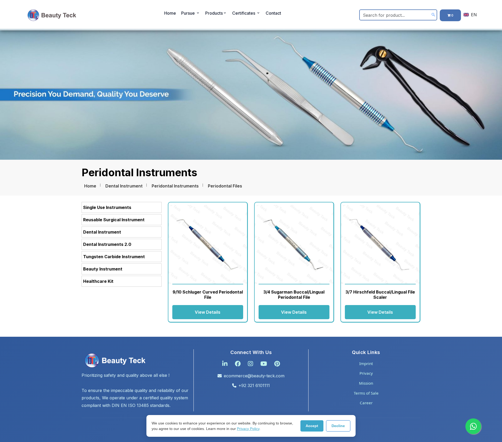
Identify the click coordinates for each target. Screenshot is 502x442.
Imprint (366, 363)
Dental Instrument (123, 186)
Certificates (244, 13)
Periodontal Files (225, 186)
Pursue (188, 13)
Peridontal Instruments (175, 186)
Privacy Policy (248, 429)
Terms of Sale (366, 393)
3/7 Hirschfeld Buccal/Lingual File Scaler (380, 294)
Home (170, 13)
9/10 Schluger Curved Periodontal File (208, 294)
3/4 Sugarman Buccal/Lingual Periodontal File (293, 294)
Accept (312, 426)
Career (366, 402)
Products (214, 13)
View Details (207, 312)
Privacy (366, 373)
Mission (366, 383)
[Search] (433, 14)
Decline (338, 426)
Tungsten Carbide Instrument (114, 256)
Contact (273, 13)
